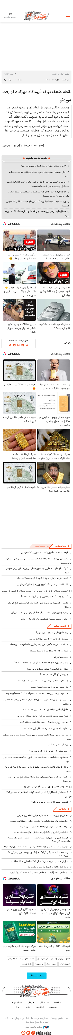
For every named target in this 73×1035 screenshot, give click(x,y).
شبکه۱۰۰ (57, 1002)
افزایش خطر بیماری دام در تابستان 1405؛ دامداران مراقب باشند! (39, 861)
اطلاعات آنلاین (36, 15)
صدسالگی (44, 1002)
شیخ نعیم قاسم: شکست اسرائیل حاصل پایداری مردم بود (42, 716)
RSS (18, 1007)
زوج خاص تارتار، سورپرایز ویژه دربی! (52, 632)
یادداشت (53, 1007)
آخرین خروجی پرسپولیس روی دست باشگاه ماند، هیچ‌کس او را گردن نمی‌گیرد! (39, 779)
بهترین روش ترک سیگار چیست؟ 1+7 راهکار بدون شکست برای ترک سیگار (36, 847)
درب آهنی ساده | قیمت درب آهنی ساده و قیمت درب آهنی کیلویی (39, 872)
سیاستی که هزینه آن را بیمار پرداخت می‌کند (48, 639)
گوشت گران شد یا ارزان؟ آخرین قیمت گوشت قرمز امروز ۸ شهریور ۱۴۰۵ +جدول (38, 794)
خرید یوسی (12, 958)
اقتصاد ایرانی (64, 964)
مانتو (68, 958)
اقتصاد (54, 74)
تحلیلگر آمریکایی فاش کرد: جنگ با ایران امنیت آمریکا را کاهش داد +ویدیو (35, 591)
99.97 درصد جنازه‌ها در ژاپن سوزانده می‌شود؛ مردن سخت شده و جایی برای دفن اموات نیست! (38, 194)
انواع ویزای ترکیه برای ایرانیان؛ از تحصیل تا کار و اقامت (44, 827)
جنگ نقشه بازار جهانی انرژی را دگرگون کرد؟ (48, 751)
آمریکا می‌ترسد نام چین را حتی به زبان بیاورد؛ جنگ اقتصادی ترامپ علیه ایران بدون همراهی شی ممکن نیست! (37, 184)
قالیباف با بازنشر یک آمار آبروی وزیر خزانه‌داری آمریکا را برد (42, 584)
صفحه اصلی (64, 74)
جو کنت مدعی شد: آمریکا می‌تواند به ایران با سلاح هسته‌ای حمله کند (37, 644)
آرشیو (28, 1007)
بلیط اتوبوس (26, 964)
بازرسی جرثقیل (57, 958)
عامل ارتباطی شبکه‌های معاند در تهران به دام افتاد (45, 709)
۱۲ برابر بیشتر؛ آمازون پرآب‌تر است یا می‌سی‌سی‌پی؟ (43, 166)
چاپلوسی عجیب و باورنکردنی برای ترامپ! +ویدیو (46, 786)
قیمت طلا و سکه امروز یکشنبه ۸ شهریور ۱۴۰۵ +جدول (44, 552)
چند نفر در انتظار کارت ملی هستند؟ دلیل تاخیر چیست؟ (43, 681)
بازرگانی (62, 809)
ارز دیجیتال (39, 964)
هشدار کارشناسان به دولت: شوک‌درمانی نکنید (47, 669)
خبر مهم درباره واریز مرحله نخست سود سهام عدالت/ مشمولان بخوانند (36, 693)
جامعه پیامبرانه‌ (61, 657)
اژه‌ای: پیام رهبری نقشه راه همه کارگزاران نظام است (45, 728)
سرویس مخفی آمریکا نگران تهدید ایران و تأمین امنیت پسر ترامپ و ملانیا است (37, 737)
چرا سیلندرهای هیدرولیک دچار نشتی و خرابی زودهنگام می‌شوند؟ (39, 821)
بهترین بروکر (51, 964)
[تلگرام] (23, 1033)
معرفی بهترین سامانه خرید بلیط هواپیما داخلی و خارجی (42, 815)
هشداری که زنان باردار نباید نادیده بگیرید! (49, 651)
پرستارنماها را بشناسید (57, 744)
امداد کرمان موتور (27, 958)
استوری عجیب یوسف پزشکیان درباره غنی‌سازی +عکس (44, 619)
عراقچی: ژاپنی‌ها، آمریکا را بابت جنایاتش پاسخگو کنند (44, 722)
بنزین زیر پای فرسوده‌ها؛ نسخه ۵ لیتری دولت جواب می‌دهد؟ (41, 662)
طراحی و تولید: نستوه (33, 1027)
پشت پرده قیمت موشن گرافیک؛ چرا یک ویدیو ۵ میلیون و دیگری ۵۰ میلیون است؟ (39, 854)
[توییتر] (28, 1033)
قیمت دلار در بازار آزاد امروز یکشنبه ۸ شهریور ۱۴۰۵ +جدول (42, 578)
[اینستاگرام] (33, 1033)
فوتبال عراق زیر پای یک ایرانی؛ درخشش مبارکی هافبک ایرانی (41, 832)
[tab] (61, 546)
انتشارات (40, 1007)
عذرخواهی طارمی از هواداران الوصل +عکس (49, 687)
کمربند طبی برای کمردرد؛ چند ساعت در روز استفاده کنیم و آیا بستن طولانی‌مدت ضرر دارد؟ (39, 839)
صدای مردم (17, 1002)
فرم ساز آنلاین (42, 958)
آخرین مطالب (60, 626)
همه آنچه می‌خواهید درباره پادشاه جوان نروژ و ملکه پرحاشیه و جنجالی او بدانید (37, 759)
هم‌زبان (31, 1002)
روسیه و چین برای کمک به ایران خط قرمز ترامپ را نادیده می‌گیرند (38, 612)
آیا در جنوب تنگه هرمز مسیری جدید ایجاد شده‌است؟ (44, 596)
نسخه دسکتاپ (36, 976)
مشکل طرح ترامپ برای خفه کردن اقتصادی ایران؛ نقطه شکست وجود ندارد (37, 214)
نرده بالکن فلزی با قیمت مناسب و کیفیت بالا (48, 867)
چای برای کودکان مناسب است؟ (54, 674)
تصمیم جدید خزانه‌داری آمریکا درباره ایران (49, 802)
